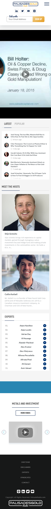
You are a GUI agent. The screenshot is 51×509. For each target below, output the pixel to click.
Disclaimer (25, 467)
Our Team (25, 462)
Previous (4, 432)
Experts (25, 472)
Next (47, 432)
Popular (19, 123)
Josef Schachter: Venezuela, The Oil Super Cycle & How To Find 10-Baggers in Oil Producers (28, 174)
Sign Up (38, 19)
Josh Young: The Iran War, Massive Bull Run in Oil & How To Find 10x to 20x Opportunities (27, 136)
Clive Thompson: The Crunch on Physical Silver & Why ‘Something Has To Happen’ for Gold (29, 145)
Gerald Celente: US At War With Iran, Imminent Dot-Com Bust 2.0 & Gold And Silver (28, 154)
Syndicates (25, 477)
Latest (8, 123)
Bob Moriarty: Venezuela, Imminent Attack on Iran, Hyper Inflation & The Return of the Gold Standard (27, 164)
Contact (25, 483)
